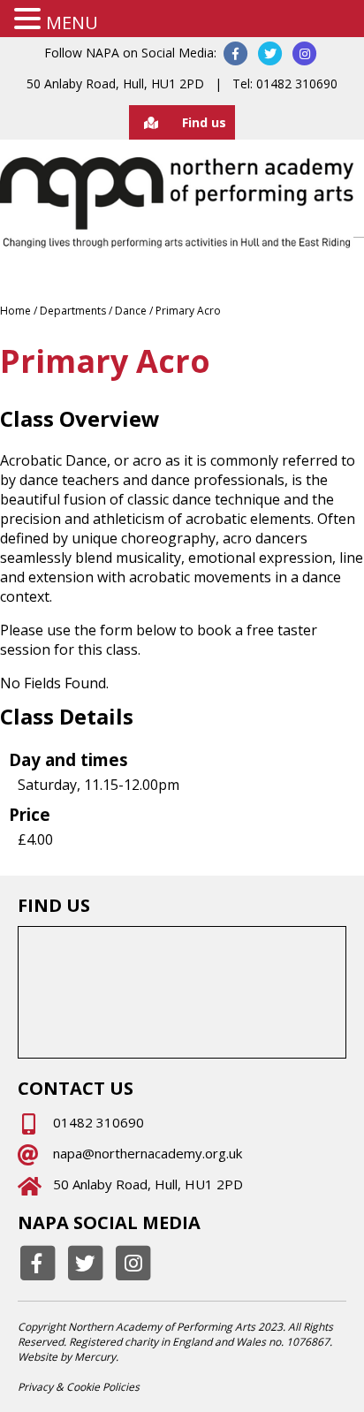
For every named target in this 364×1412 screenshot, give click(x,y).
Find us (204, 122)
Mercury (95, 1356)
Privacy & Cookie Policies (79, 1386)
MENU (72, 22)
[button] (30, 19)
